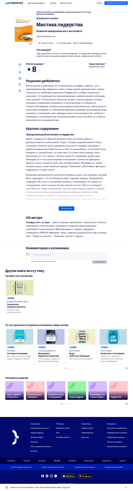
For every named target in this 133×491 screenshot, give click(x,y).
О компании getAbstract (40, 428)
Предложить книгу (63, 428)
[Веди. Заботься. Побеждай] (82, 336)
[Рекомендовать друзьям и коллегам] (20, 84)
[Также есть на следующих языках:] (20, 90)
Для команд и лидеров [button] (36, 3)
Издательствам (87, 428)
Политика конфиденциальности (20, 467)
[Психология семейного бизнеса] (19, 287)
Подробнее (66, 487)
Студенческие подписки (115, 437)
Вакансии (34, 442)
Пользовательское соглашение (84, 467)
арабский (122, 461)
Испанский (42, 461)
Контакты (34, 451)
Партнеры (85, 437)
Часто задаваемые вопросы (41, 446)
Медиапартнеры (87, 433)
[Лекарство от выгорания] (113, 336)
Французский (106, 461)
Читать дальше (66, 208)
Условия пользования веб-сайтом (53, 467)
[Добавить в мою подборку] (20, 78)
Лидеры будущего (37, 433)
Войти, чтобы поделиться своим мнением (43, 261)
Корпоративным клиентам (116, 446)
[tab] (65, 368)
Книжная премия (37, 437)
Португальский (89, 461)
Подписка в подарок (114, 442)
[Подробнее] (45, 63)
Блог (58, 433)
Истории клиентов (63, 437)
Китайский (72, 461)
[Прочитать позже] (20, 72)
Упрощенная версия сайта (114, 467)
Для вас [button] (53, 3)
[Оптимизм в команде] (19, 336)
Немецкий (26, 461)
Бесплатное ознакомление (117, 428)
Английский (11, 461)
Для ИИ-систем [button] (65, 3)
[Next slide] (126, 368)
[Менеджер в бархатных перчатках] (51, 336)
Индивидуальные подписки (117, 433)
